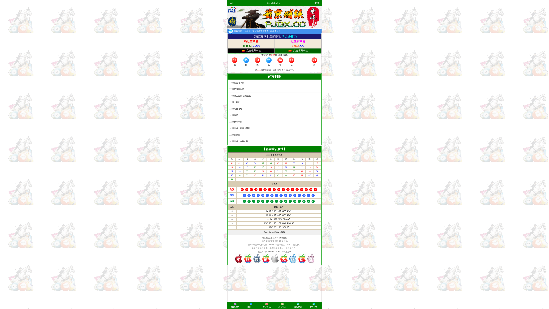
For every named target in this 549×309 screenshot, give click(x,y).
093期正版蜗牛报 (236, 89)
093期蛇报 (233, 115)
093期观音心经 (235, 109)
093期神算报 (234, 135)
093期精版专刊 (235, 122)
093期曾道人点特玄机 (238, 141)
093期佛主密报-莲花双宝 (240, 96)
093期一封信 (234, 102)
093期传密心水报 (236, 83)
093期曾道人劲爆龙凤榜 (239, 128)
